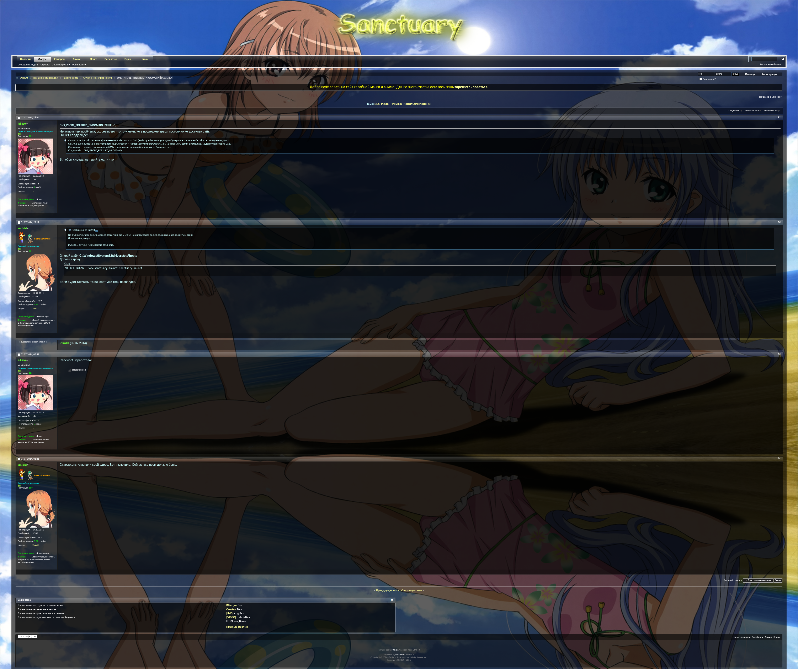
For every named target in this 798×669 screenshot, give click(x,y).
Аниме (77, 59)
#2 (779, 222)
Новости (25, 59)
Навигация (78, 64)
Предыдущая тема (387, 590)
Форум (42, 59)
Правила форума (237, 626)
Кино (145, 59)
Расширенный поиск (770, 64)
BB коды (231, 605)
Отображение (770, 111)
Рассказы (111, 59)
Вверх (778, 580)
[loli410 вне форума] (35, 156)
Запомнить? (709, 79)
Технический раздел (45, 78)
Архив (768, 637)
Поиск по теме (752, 111)
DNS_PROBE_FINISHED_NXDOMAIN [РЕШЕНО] (402, 104)
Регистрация (769, 74)
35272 (35, 308)
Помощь (750, 74)
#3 (779, 354)
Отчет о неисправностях (97, 78)
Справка (45, 64)
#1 (779, 117)
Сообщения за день (28, 64)
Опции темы (734, 111)
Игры (127, 59)
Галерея (59, 59)
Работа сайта (71, 78)
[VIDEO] (231, 617)
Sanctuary (757, 637)
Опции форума (60, 64)
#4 (779, 458)
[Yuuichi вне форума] (36, 272)
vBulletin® (400, 655)
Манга (93, 59)
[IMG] (230, 613)
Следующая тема (411, 590)
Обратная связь (741, 637)
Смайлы (231, 609)
